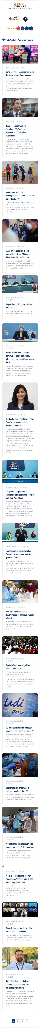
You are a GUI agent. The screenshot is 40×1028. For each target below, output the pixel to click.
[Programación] (23, 28)
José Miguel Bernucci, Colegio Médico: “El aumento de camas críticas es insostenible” (17, 984)
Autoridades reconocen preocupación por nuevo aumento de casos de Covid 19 (20, 195)
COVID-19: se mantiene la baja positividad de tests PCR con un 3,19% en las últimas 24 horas (18, 254)
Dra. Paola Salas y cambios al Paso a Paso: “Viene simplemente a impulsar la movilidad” (20, 422)
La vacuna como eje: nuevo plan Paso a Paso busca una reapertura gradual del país (19, 554)
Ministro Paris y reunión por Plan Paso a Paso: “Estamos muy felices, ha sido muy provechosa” (19, 879)
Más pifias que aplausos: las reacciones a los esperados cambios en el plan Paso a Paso (20, 494)
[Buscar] (27, 28)
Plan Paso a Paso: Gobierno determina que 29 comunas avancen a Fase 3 (20, 614)
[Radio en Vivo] (18, 28)
